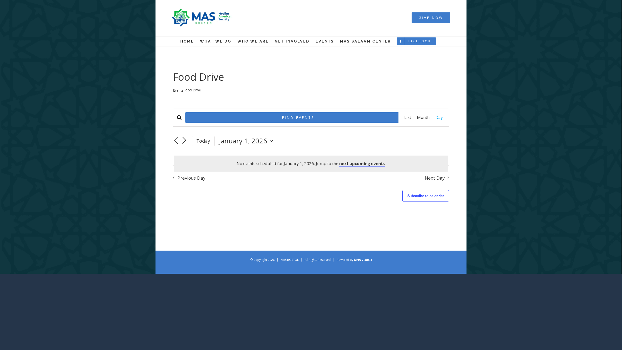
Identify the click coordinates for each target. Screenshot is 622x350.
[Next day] (184, 140)
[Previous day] (176, 140)
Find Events (298, 117)
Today (203, 141)
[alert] (311, 164)
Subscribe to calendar (425, 195)
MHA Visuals (363, 260)
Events (178, 90)
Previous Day (191, 178)
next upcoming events (362, 163)
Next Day (435, 178)
